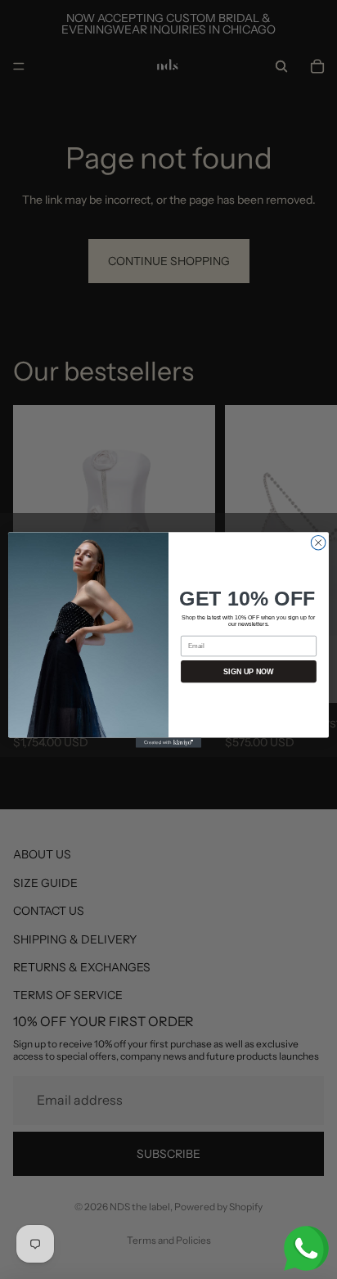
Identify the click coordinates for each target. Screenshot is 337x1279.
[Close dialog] (318, 542)
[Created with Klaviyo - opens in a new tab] (168, 742)
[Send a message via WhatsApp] (306, 1248)
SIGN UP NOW (248, 671)
